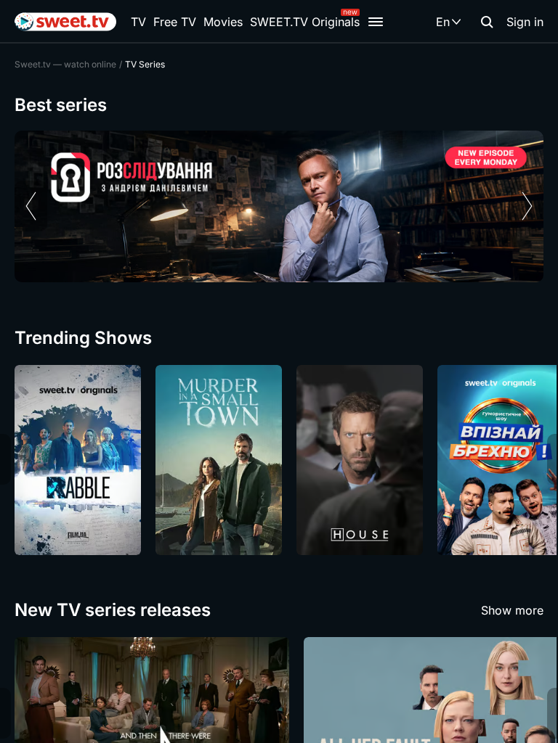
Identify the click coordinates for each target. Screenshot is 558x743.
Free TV (174, 22)
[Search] (487, 22)
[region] (279, 206)
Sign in (524, 22)
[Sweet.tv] (65, 21)
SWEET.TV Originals (305, 22)
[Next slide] (527, 206)
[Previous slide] (31, 206)
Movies (223, 22)
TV (138, 22)
